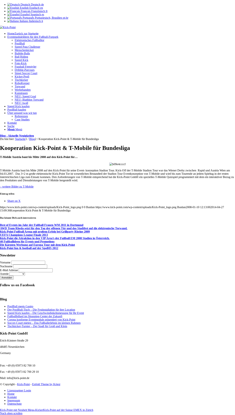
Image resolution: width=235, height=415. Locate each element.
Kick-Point (23, 384)
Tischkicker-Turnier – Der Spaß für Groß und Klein (37, 326)
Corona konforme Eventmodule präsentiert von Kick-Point (41, 319)
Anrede (4, 273)
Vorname (5, 262)
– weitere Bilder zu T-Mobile (17, 186)
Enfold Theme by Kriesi (46, 384)
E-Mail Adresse (9, 270)
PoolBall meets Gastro (20, 306)
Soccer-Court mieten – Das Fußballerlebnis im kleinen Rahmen (44, 322)
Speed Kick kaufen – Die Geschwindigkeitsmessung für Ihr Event (45, 313)
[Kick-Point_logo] (8, 27)
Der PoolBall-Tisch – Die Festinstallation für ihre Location (41, 309)
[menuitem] (121, 33)
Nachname (6, 266)
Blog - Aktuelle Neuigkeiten (17, 135)
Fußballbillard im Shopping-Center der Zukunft (34, 316)
